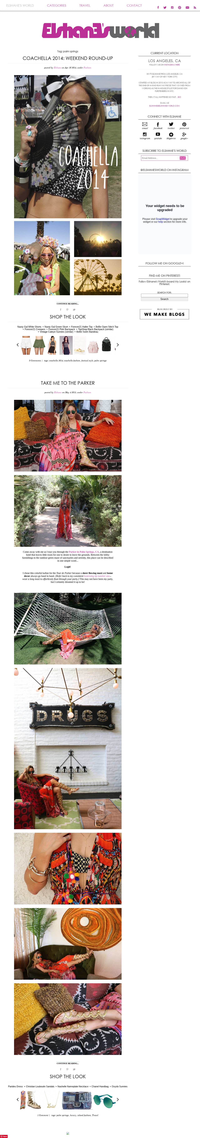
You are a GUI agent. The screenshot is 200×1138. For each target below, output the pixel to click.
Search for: (164, 292)
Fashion (87, 68)
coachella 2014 (56, 361)
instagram (145, 138)
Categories (56, 5)
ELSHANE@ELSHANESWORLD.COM (164, 105)
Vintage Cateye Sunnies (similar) (56, 331)
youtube (158, 138)
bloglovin (171, 138)
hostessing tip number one (97, 576)
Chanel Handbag (100, 1086)
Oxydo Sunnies (120, 1086)
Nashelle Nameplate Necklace (73, 1086)
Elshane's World (20, 5)
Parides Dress (15, 1086)
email (145, 128)
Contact (134, 5)
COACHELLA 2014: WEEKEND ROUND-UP (68, 58)
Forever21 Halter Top (81, 326)
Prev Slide (18, 345)
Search (164, 299)
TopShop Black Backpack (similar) (95, 329)
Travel (84, 5)
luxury (73, 1115)
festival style (87, 361)
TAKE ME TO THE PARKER (68, 383)
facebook (158, 128)
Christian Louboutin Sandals (40, 1086)
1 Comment (42, 1115)
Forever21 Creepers (35, 329)
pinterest (184, 128)
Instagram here (172, 64)
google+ (184, 138)
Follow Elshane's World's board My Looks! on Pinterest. (164, 283)
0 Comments (35, 361)
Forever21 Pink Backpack (61, 329)
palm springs (100, 361)
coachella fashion (72, 361)
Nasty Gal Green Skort (56, 326)
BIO (179, 97)
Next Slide (117, 345)
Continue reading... (68, 304)
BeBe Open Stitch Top (107, 326)
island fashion (84, 1115)
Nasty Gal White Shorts (29, 326)
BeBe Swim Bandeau (87, 331)
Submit (184, 158)
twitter (171, 128)
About (108, 5)
